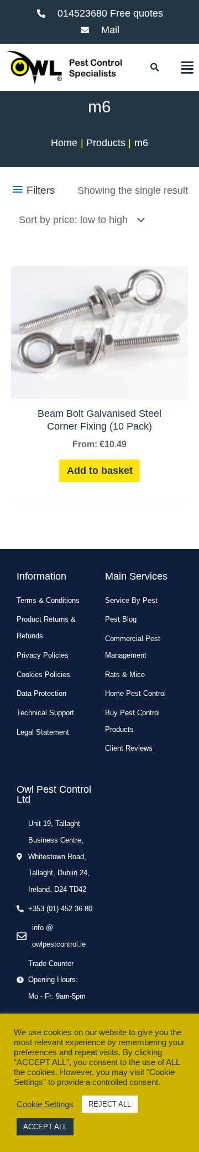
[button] (154, 67)
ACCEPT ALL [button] (45, 1127)
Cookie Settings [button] (45, 1104)
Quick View (99, 386)
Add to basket (100, 470)
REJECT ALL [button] (109, 1104)
